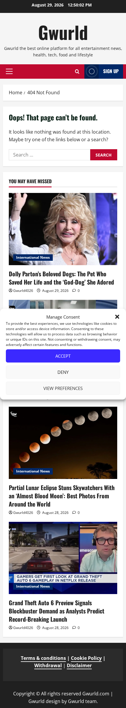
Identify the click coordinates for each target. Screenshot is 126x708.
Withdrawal (48, 665)
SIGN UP (111, 71)
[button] (117, 316)
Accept (63, 356)
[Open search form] (77, 71)
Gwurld (63, 32)
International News (33, 257)
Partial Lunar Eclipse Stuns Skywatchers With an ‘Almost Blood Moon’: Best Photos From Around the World (62, 495)
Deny (63, 372)
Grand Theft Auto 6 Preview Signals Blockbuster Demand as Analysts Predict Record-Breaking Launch (56, 610)
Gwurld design (44, 701)
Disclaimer (79, 665)
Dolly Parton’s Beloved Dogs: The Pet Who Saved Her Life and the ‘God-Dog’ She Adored (61, 277)
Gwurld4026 (23, 290)
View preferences (63, 388)
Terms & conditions (43, 658)
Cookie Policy (86, 658)
